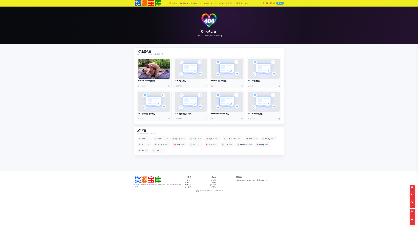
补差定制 (213, 187)
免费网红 (206, 3)
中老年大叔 (195, 3)
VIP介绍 (213, 180)
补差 (246, 3)
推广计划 (213, 185)
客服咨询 (213, 182)
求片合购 (238, 3)
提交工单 (229, 3)
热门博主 (171, 3)
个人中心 (188, 180)
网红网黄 (183, 3)
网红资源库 (208, 191)
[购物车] (270, 3)
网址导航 (188, 185)
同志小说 (218, 3)
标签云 (187, 182)
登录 (280, 3)
